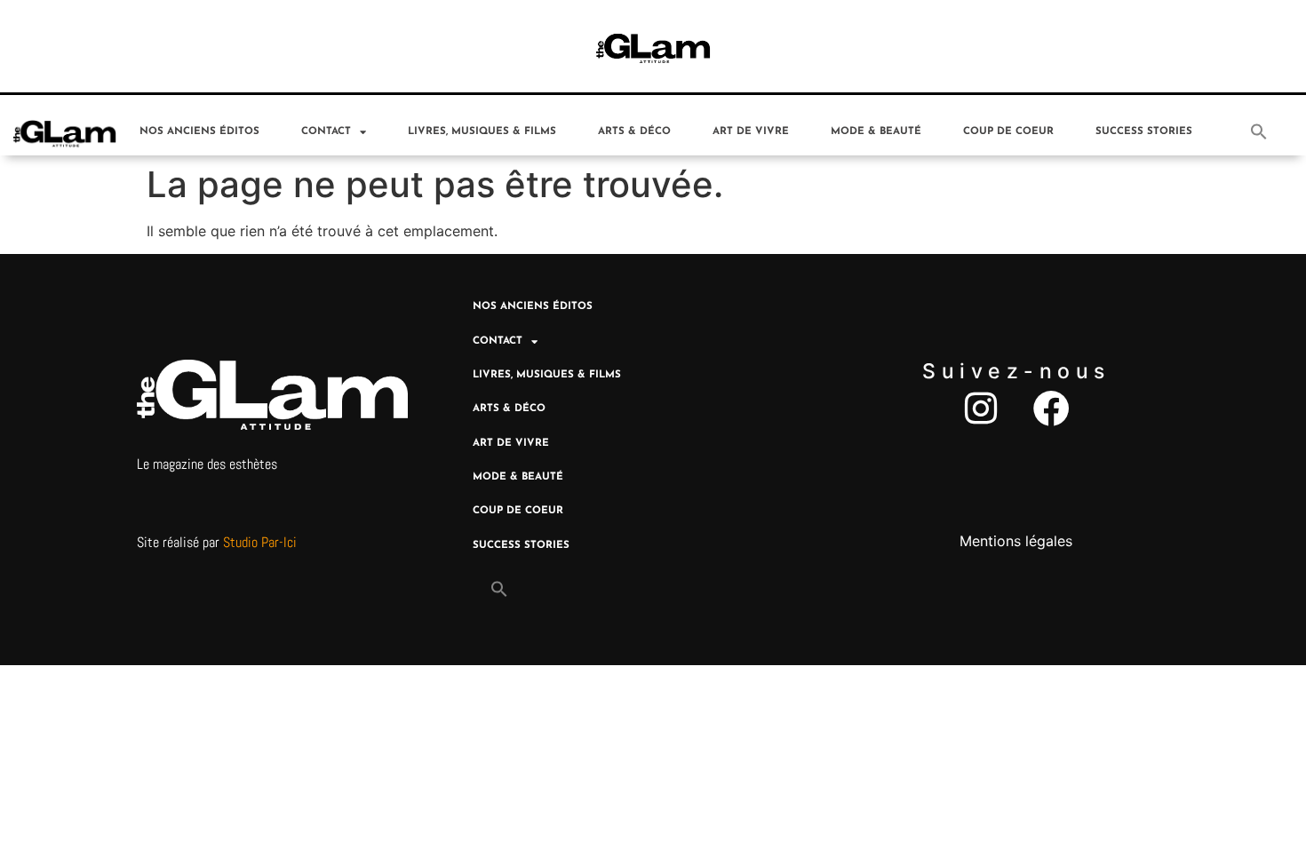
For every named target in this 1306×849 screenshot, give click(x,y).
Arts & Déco (634, 131)
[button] (1259, 131)
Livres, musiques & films (482, 131)
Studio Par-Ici (260, 542)
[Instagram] (980, 408)
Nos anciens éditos (199, 131)
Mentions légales (1016, 541)
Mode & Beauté (876, 131)
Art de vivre (751, 131)
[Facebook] (1051, 408)
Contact (326, 131)
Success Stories (1143, 131)
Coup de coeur (1008, 131)
